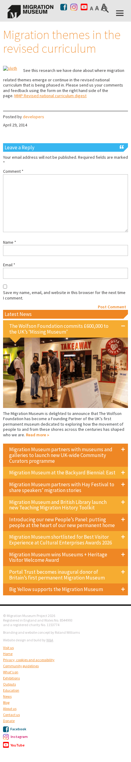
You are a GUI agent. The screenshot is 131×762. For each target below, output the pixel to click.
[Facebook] (64, 7)
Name (9, 242)
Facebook (18, 729)
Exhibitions (11, 678)
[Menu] (120, 13)
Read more (36, 435)
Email (9, 265)
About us (9, 708)
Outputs (9, 684)
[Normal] (92, 8)
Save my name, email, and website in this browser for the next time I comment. (64, 295)
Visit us (8, 647)
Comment (13, 171)
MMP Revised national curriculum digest (50, 95)
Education (11, 690)
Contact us (11, 714)
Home (7, 653)
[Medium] (97, 8)
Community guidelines (21, 666)
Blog (6, 702)
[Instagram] (73, 5)
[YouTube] (84, 7)
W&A (49, 640)
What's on (10, 672)
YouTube (17, 745)
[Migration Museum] (30, 11)
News (7, 696)
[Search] (106, 10)
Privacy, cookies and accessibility (29, 659)
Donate (9, 720)
